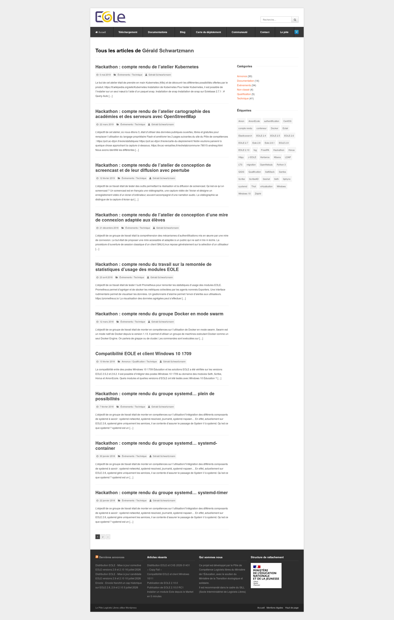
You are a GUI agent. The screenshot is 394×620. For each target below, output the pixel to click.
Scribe (241, 178)
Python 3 (281, 164)
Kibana (277, 157)
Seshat (266, 178)
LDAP (288, 157)
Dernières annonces (111, 557)
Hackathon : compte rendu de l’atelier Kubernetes (147, 66)
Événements (124, 74)
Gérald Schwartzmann (168, 50)
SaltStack (270, 171)
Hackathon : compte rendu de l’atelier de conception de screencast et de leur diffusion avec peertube (153, 167)
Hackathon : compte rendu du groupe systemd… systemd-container (156, 445)
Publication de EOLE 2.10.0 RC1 (165, 587)
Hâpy (241, 157)
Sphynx (287, 178)
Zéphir (258, 193)
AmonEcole (254, 121)
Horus (292, 150)
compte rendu (245, 128)
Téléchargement (127, 32)
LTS (240, 164)
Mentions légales (275, 607)
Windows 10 (244, 193)
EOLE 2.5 (275, 135)
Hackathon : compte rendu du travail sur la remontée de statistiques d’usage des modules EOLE (153, 266)
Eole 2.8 (256, 142)
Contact (264, 32)
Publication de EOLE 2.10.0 (162, 582)
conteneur (262, 128)
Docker (274, 128)
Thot (253, 186)
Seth (276, 178)
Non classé (243, 89)
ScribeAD (254, 178)
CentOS (287, 121)
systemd (242, 186)
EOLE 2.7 (243, 142)
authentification (271, 121)
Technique (137, 74)
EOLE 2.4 (261, 135)
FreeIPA (265, 150)
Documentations (157, 32)
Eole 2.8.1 (270, 142)
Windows (281, 186)
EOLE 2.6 (289, 135)
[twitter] (296, 32)
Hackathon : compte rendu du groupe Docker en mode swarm (159, 313)
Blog (182, 32)
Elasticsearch (245, 135)
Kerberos (265, 157)
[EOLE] (110, 17)
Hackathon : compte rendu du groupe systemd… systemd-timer (161, 492)
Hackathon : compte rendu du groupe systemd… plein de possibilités (154, 396)
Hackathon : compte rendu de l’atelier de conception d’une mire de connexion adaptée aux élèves (161, 217)
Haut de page (292, 607)
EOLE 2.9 (284, 142)
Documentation (245, 80)
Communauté (239, 32)
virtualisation (266, 186)
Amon (241, 121)
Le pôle (284, 32)
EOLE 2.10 (243, 150)
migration (251, 164)
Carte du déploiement (208, 32)
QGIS (241, 171)
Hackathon (278, 150)
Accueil (261, 607)
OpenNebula (266, 164)
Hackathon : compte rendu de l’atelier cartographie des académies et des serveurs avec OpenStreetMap (152, 113)
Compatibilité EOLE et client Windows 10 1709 (143, 353)
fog (255, 150)
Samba (282, 171)
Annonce (126, 361)
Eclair (285, 128)
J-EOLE (252, 157)
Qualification (138, 361)
